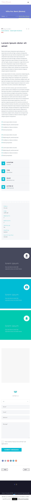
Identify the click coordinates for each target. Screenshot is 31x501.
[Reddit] (16, 461)
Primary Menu (28, 2)
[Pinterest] (8, 461)
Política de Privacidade (22, 499)
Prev (5, 469)
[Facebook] (3, 461)
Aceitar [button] (14, 499)
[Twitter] (5, 461)
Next (25, 469)
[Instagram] (16, 484)
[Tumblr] (11, 461)
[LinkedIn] (13, 461)
